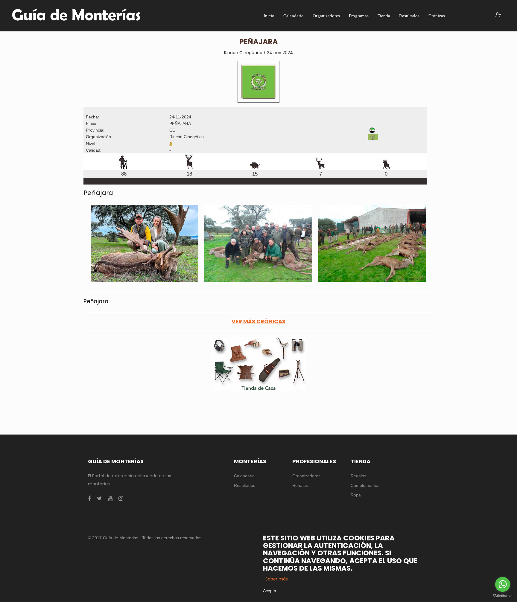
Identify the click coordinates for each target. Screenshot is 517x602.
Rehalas (300, 485)
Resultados (244, 485)
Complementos (365, 485)
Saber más (276, 579)
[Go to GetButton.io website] (502, 596)
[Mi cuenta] (498, 15)
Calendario (244, 475)
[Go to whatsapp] (502, 584)
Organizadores (306, 475)
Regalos (358, 475)
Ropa (356, 495)
